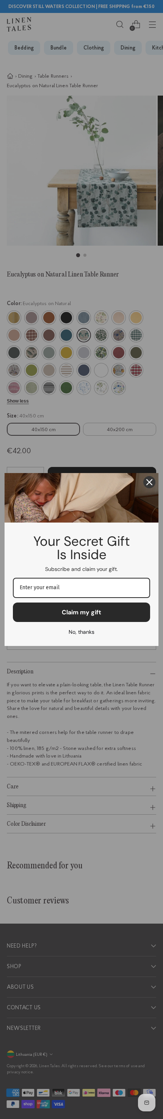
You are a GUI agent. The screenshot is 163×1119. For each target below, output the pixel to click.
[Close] (149, 482)
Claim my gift (81, 612)
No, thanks (81, 631)
